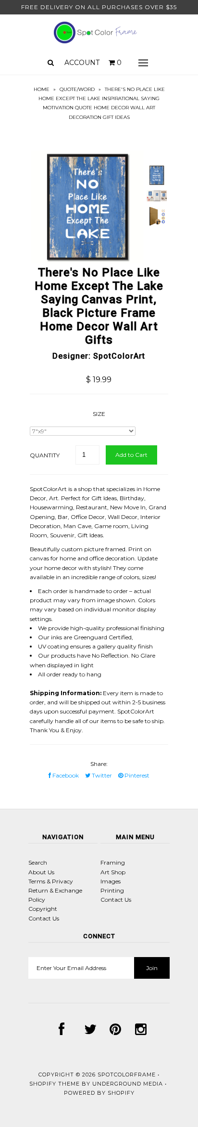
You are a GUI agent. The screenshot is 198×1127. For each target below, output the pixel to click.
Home (42, 89)
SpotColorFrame (127, 1074)
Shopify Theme (54, 1083)
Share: (99, 763)
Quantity (45, 455)
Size (99, 413)
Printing (112, 890)
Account (81, 62)
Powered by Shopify (99, 1092)
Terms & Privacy (50, 881)
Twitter (101, 775)
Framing (112, 862)
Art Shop (112, 872)
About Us (41, 872)
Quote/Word (77, 89)
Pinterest (136, 775)
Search (37, 862)
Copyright (42, 908)
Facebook (65, 775)
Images (110, 881)
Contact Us (43, 918)
